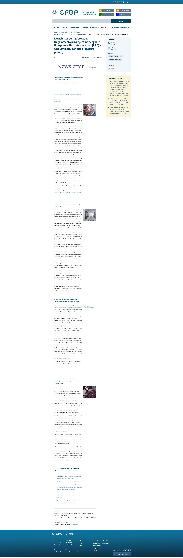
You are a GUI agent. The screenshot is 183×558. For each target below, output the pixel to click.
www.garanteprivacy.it (75, 524)
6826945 (113, 44)
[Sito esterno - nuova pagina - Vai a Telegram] (126, 550)
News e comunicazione (90, 27)
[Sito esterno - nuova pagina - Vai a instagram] (122, 550)
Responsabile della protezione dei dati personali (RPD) (65, 107)
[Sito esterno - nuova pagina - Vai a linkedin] (120, 550)
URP (81, 541)
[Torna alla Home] (74, 12)
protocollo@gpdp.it (57, 552)
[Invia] (121, 21)
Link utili (95, 550)
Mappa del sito (97, 548)
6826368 (70, 393)
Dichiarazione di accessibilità (101, 543)
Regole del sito (97, 545)
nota (58, 126)
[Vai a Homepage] (63, 535)
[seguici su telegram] (119, 2)
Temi (102, 27)
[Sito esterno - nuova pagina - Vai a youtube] (124, 550)
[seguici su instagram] (115, 2)
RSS (81, 545)
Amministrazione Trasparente (121, 27)
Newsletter (77, 32)
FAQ (81, 543)
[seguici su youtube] (117, 2)
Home (55, 32)
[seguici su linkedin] (113, 2)
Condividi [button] (98, 57)
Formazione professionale (115, 59)
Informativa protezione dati (100, 541)
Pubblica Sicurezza (113, 56)
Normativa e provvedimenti (71, 27)
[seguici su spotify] (123, 2)
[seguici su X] (121, 2)
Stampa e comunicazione (65, 32)
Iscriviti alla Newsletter (121, 554)
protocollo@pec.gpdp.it (71, 552)
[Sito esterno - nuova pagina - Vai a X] (128, 550)
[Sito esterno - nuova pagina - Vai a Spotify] (130, 550)
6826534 (80, 216)
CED (121, 56)
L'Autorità (56, 27)
